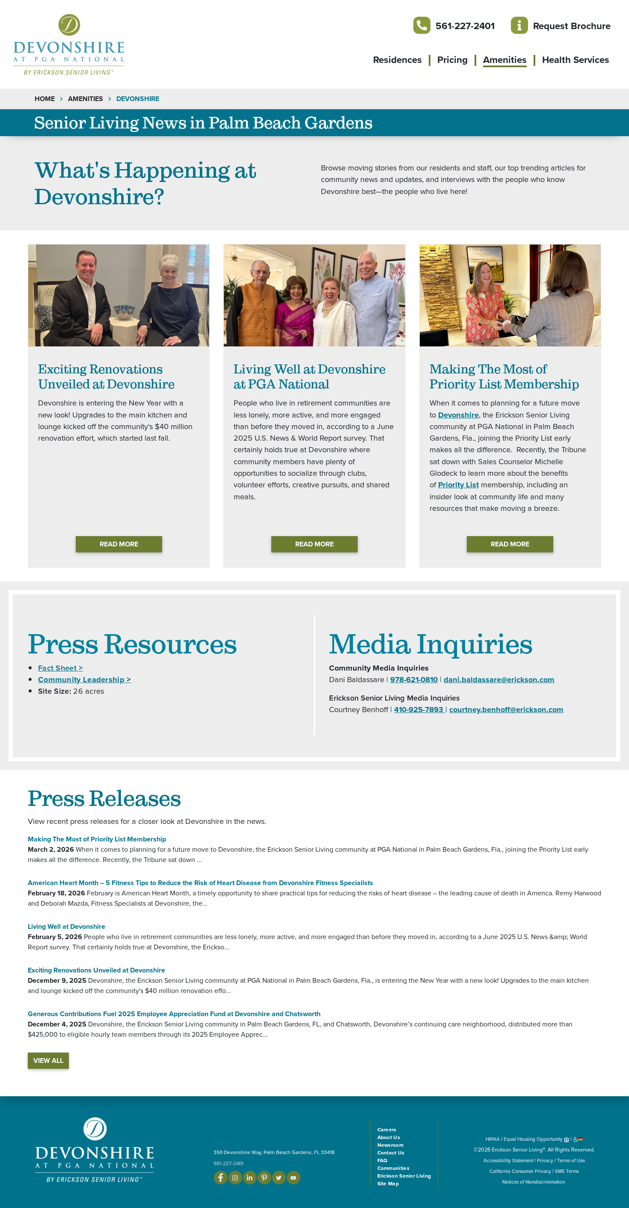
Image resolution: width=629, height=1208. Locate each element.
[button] (85, 43)
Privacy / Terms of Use (561, 1160)
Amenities (505, 60)
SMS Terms (567, 1171)
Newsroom (390, 1145)
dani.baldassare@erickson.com (499, 679)
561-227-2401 (465, 26)
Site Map (388, 1184)
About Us (388, 1137)
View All (48, 1060)
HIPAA (493, 1139)
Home (45, 99)
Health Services (575, 60)
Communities (393, 1168)
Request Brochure (572, 26)
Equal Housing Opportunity (534, 1139)
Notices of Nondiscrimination (534, 1182)
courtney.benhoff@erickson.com (506, 709)
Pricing (452, 60)
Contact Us (391, 1153)
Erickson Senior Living (404, 1176)
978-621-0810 (414, 679)
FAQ (382, 1160)
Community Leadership (84, 679)
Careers (387, 1130)
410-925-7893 (419, 709)
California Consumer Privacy (520, 1171)
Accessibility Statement (508, 1160)
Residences (397, 60)
